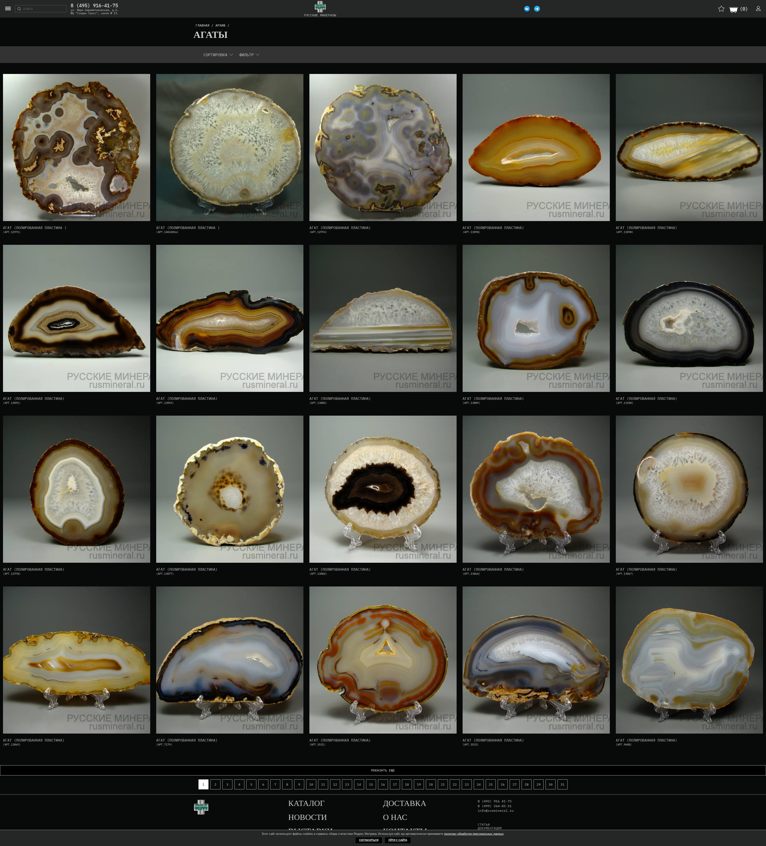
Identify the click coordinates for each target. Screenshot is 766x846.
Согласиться (368, 840)
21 (443, 784)
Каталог (306, 803)
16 (383, 784)
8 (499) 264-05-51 (495, 806)
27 (515, 784)
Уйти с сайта (397, 840)
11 (323, 784)
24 (479, 784)
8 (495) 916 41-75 (495, 801)
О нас (395, 817)
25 (491, 784)
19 (419, 784)
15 (371, 784)
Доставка (404, 803)
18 (407, 784)
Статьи (484, 824)
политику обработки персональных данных (474, 833)
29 (539, 784)
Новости (307, 817)
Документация (490, 828)
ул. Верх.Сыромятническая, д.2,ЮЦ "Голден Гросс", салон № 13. (94, 11)
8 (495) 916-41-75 (94, 5)
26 (503, 784)
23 (467, 784)
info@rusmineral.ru (496, 811)
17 (395, 784)
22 (455, 784)
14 (359, 784)
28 (527, 784)
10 (311, 784)
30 (551, 784)
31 (563, 784)
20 (431, 784)
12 (335, 784)
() (744, 9)
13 (347, 784)
